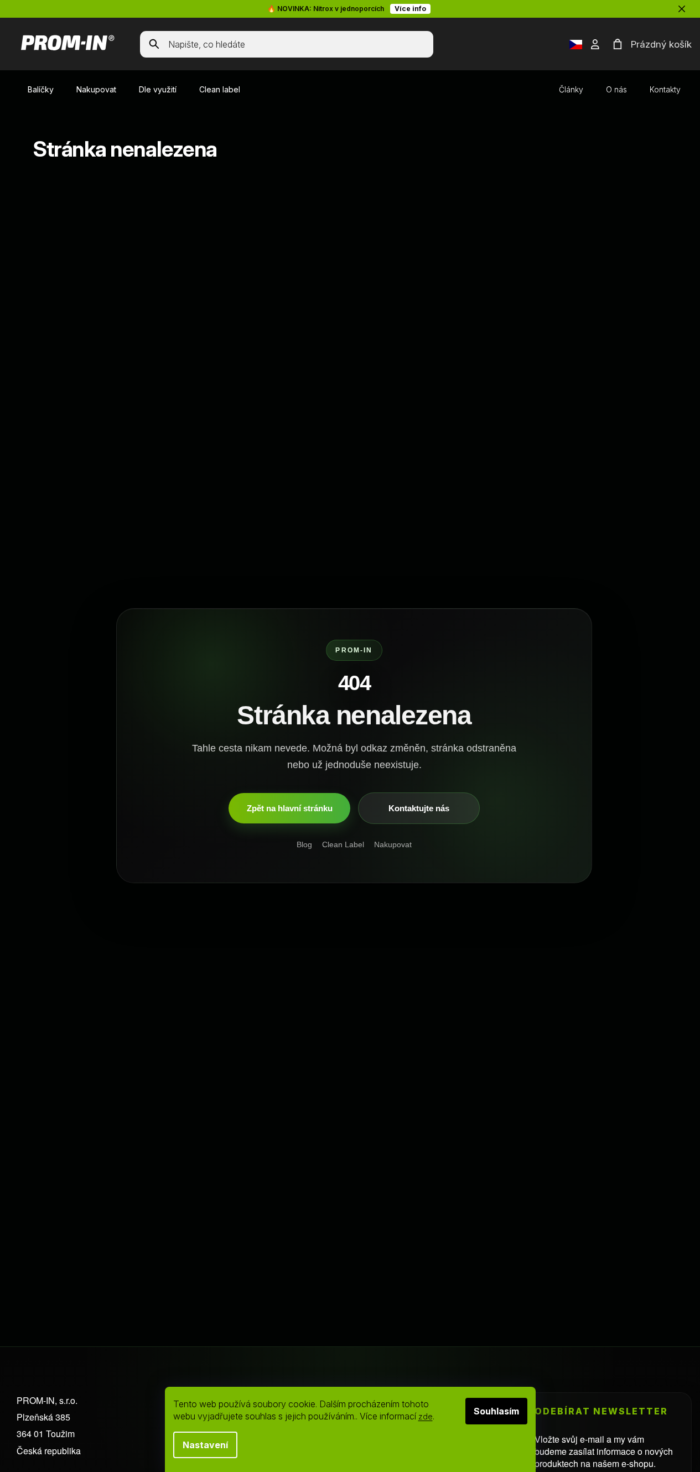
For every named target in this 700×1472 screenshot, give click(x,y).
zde (425, 1416)
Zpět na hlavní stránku (290, 808)
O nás (616, 89)
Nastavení (205, 1444)
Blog (304, 845)
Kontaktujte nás (418, 808)
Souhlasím (496, 1411)
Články (571, 89)
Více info (410, 8)
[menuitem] (41, 89)
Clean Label (343, 845)
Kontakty (665, 89)
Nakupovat (393, 845)
